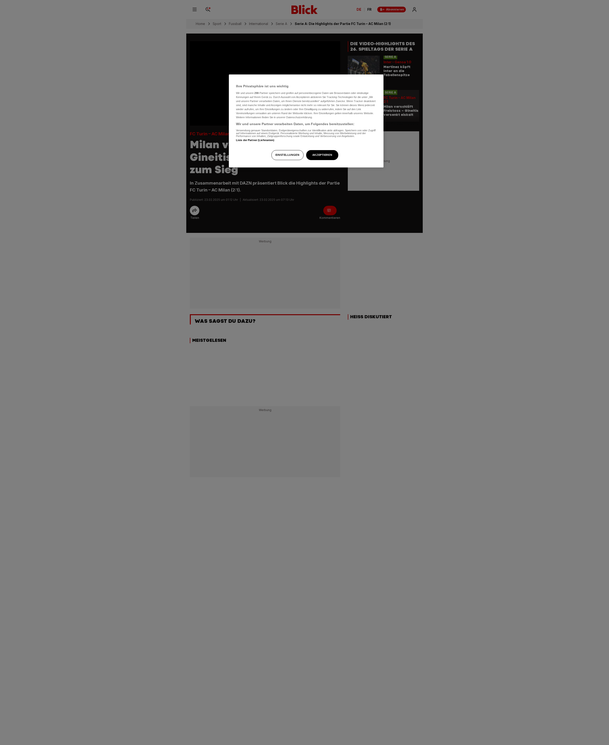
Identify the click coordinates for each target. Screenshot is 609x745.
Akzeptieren (322, 154)
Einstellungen (287, 154)
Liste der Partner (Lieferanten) (255, 140)
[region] (306, 120)
